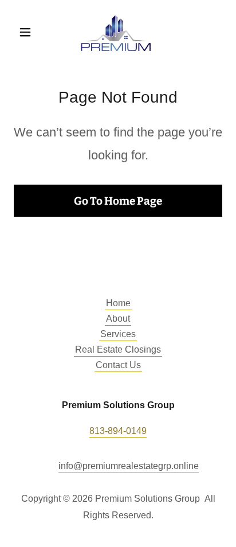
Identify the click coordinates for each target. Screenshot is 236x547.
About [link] (118, 318)
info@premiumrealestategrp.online (128, 466)
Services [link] (118, 334)
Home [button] (118, 303)
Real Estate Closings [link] (118, 349)
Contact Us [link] (118, 365)
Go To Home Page (118, 201)
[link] (118, 32)
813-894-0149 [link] (118, 431)
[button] (29, 32)
